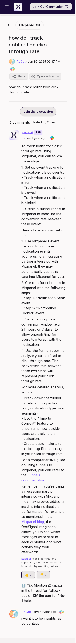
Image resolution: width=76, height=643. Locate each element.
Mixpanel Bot (29, 25)
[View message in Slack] (12, 69)
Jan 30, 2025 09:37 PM (44, 61)
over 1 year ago (35, 138)
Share (21, 76)
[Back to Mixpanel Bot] (9, 25)
